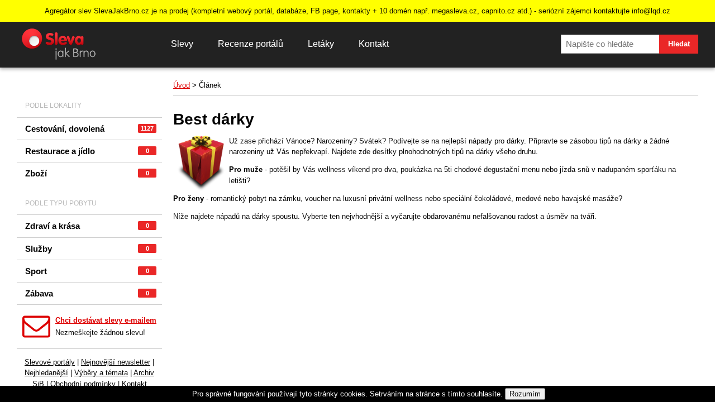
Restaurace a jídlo (87, 151)
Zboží (87, 173)
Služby (87, 248)
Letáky (321, 44)
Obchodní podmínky (83, 384)
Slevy (182, 44)
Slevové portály (50, 362)
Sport (87, 271)
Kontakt (374, 44)
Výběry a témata (101, 372)
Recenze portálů (250, 44)
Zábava (87, 293)
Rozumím (525, 394)
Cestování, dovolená (89, 128)
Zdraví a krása (87, 226)
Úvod (181, 85)
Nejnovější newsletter (115, 362)
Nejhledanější (46, 372)
